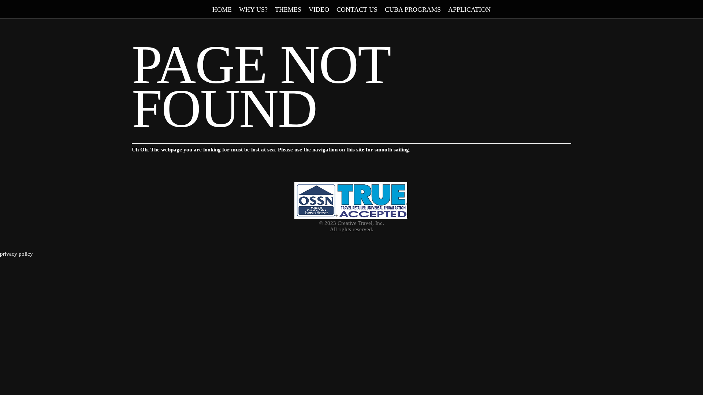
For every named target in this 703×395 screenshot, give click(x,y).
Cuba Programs (413, 9)
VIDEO (319, 9)
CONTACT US (356, 9)
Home (222, 9)
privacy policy (16, 254)
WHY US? (253, 9)
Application (469, 9)
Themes (288, 9)
